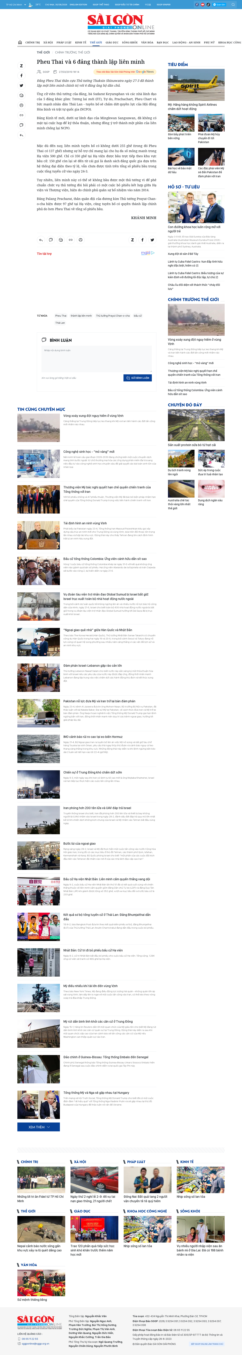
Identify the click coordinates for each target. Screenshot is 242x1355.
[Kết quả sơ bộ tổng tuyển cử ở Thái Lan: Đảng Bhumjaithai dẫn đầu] (38, 927)
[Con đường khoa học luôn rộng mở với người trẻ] (196, 207)
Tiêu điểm (178, 64)
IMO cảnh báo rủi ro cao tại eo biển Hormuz (93, 737)
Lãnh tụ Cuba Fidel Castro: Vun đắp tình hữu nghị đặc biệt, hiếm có (195, 263)
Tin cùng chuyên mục (41, 409)
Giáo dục (112, 42)
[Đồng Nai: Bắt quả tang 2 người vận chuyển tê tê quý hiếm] (147, 1180)
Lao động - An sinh (186, 42)
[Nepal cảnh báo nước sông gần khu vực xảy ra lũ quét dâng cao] (41, 1229)
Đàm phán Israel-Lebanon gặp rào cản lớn (92, 665)
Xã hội (48, 42)
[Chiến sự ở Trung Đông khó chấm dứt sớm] (38, 784)
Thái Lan (60, 322)
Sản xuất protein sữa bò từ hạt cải (192, 445)
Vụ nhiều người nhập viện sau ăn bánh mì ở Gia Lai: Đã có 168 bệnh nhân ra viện (200, 1250)
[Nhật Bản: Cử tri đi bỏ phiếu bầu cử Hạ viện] (38, 962)
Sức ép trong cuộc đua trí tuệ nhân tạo (210, 472)
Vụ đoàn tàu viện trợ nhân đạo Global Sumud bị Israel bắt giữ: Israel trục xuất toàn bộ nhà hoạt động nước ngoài (106, 596)
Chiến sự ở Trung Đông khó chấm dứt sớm (92, 772)
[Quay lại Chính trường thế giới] (21, 135)
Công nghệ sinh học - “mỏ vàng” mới (88, 451)
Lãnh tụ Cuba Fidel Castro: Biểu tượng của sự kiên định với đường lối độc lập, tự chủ (196, 275)
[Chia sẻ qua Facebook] (21, 76)
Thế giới (96, 42)
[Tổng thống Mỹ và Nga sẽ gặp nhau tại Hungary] (38, 1105)
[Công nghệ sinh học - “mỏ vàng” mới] (38, 464)
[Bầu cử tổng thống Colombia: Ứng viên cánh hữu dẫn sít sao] (38, 571)
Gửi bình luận (140, 377)
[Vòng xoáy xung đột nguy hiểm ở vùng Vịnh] (38, 428)
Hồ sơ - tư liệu (184, 186)
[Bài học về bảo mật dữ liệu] (181, 157)
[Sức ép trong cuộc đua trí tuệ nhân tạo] (211, 458)
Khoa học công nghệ (147, 1211)
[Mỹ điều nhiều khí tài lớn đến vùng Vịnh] (38, 998)
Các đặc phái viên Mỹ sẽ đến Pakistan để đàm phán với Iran (211, 172)
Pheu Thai (60, 315)
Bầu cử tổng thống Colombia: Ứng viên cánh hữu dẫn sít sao (105, 559)
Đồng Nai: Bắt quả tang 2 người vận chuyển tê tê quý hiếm (145, 1199)
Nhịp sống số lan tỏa (191, 1196)
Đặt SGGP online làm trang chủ (207, 1344)
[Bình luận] (21, 125)
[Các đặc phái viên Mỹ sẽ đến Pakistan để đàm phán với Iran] (211, 157)
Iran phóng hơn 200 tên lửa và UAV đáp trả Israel (97, 808)
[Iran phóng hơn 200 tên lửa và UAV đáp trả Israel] (38, 820)
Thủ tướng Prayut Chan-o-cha (113, 315)
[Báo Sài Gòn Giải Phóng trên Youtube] (202, 4)
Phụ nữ (209, 42)
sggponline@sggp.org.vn (35, 1343)
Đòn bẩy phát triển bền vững (179, 136)
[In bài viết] (21, 105)
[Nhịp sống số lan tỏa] (201, 1180)
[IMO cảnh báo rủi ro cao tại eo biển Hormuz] (38, 749)
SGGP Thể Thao (101, 4)
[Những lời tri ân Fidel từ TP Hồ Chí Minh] (41, 1180)
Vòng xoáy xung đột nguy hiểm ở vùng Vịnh (93, 416)
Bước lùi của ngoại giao (79, 843)
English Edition (78, 4)
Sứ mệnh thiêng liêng (32, 1300)
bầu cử (138, 315)
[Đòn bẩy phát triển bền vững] (181, 123)
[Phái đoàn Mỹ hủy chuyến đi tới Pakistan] (211, 123)
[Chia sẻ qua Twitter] (21, 85)
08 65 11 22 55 (30, 1338)
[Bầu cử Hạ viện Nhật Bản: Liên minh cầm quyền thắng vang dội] (38, 891)
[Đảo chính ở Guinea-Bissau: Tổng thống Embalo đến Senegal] (38, 1069)
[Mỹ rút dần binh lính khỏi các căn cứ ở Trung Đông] (38, 1033)
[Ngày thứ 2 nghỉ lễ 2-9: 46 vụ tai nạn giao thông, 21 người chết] (94, 1180)
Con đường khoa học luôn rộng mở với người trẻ (194, 229)
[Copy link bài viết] (21, 115)
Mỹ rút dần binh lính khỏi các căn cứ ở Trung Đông (98, 1021)
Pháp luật (64, 42)
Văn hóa (147, 42)
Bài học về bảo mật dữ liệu (180, 170)
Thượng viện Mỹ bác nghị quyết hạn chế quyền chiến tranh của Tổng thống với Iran (107, 489)
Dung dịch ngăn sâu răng (210, 502)
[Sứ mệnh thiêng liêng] (41, 1283)
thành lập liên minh (81, 315)
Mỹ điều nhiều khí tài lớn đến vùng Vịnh (90, 986)
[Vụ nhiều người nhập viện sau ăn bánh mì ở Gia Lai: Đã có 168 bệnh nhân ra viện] (201, 1229)
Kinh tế (80, 42)
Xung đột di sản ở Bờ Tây (183, 254)
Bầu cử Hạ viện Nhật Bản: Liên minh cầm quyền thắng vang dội (106, 879)
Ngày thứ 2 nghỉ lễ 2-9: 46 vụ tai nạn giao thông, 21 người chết (93, 1199)
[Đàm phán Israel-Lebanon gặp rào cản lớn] (38, 678)
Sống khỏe (130, 42)
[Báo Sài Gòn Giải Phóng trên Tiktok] (208, 4)
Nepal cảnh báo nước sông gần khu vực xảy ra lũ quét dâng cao (39, 1248)
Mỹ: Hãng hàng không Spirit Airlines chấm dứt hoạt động (192, 107)
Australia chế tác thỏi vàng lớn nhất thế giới (179, 504)
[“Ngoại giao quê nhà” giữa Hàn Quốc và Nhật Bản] (38, 642)
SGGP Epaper (164, 4)
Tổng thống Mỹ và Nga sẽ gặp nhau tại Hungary (96, 1093)
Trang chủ (20, 42)
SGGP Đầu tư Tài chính (127, 4)
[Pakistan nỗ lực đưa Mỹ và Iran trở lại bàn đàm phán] (38, 713)
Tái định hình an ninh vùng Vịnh (85, 523)
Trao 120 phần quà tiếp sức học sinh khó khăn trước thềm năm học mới (92, 1250)
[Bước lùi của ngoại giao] (38, 855)
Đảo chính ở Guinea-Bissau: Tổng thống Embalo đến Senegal (105, 1057)
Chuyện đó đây (185, 404)
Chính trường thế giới (72, 52)
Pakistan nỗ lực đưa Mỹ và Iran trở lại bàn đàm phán (99, 701)
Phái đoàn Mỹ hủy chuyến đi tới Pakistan (209, 138)
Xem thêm (36, 1127)
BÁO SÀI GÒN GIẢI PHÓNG (121, 24)
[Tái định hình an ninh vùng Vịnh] (38, 535)
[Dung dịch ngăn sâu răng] (211, 489)
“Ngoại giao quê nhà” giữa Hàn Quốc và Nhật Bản (97, 630)
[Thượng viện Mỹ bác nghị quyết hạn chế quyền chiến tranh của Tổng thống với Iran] (38, 499)
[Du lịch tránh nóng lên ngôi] (181, 458)
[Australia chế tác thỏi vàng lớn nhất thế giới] (181, 489)
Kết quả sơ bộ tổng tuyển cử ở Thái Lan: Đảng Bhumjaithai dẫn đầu (107, 917)
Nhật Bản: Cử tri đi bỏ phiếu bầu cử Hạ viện (93, 950)
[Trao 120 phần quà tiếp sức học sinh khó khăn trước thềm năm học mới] (94, 1229)
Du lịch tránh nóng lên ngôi (179, 472)
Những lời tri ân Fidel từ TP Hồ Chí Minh (40, 1199)
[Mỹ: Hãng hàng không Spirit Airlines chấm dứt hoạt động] (196, 85)
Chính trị (32, 42)
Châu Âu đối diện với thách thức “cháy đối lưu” (194, 286)
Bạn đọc (163, 42)
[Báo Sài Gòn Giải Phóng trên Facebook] (197, 4)
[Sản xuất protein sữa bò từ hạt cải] (196, 425)
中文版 (148, 4)
